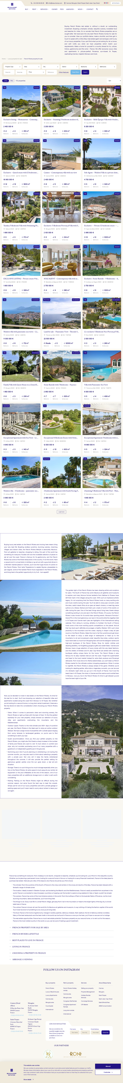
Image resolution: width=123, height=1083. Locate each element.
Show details (27, 1079)
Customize (107, 1072)
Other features (64, 72)
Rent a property (68, 984)
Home (4, 59)
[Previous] (4, 101)
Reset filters (75, 72)
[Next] (38, 101)
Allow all (108, 1066)
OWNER (54, 9)
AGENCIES (70, 9)
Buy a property (50, 984)
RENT (34, 9)
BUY (26, 9)
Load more (61, 512)
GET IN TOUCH (115, 3)
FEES (62, 9)
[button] (97, 9)
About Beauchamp (105, 984)
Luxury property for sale (15, 59)
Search (85, 72)
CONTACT (90, 9)
